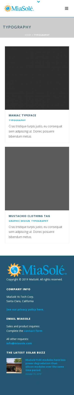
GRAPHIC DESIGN (19, 220)
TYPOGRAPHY (17, 120)
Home (28, 35)
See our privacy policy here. (25, 309)
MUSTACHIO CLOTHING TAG (29, 216)
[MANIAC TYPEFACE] (45, 78)
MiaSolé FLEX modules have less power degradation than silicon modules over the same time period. (45, 365)
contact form (33, 331)
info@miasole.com (19, 343)
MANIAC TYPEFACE (22, 115)
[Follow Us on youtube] (39, 384)
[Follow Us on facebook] (32, 384)
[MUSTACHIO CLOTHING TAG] (45, 178)
